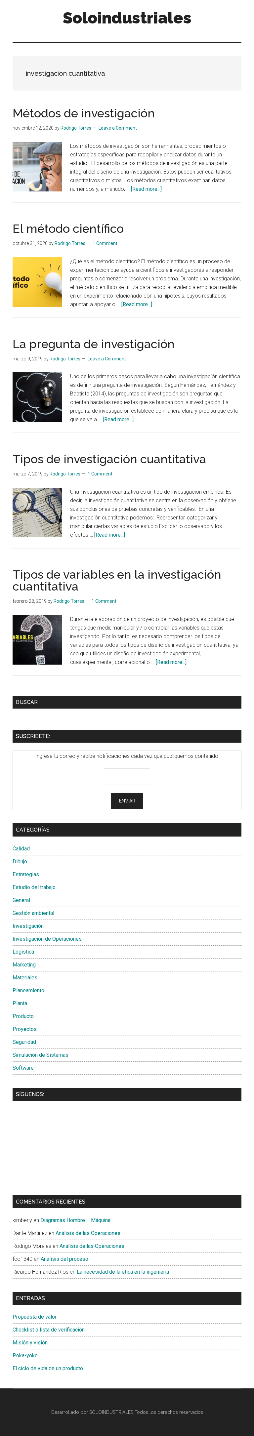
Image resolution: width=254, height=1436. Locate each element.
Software (23, 1068)
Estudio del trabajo (34, 887)
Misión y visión (30, 1342)
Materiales (25, 977)
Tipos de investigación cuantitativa (109, 459)
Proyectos (25, 1029)
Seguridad (24, 1042)
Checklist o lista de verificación (49, 1330)
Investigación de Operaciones (47, 939)
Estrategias (26, 874)
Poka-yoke (25, 1355)
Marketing (24, 965)
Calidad (21, 848)
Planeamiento (28, 990)
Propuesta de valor (35, 1317)
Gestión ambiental (33, 913)
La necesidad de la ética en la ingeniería (123, 1272)
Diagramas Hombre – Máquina (75, 1220)
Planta (20, 1003)
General (21, 900)
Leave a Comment (118, 128)
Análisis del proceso (64, 1259)
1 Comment (105, 243)
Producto (23, 1016)
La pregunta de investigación (94, 344)
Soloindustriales (127, 18)
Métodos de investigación (84, 113)
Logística (23, 952)
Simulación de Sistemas (40, 1055)
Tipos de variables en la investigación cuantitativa (117, 580)
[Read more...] (146, 189)
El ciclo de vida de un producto (48, 1368)
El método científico (68, 228)
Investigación (28, 926)
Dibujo (20, 861)
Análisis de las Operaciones (88, 1233)
